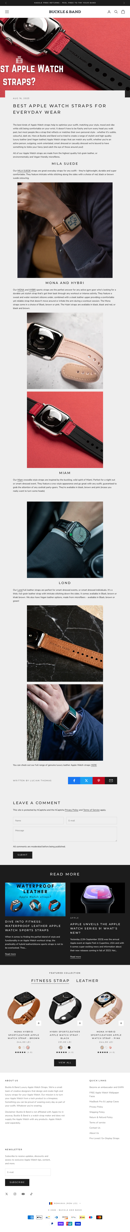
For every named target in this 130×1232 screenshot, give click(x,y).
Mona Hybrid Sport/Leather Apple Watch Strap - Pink (106, 1034)
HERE (94, 765)
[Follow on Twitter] (6, 1194)
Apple (74, 918)
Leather (87, 980)
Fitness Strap (50, 980)
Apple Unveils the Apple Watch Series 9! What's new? (95, 928)
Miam (20, 479)
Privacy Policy (71, 809)
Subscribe (17, 1182)
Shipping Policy (97, 1112)
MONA (20, 289)
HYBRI (32, 289)
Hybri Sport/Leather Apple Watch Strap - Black (65, 1034)
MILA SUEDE (24, 170)
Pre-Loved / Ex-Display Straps (104, 1138)
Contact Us (94, 1127)
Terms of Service (91, 809)
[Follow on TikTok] (31, 1194)
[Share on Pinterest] (99, 780)
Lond (20, 589)
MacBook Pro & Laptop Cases (104, 1101)
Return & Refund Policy (101, 1117)
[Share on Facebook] (74, 780)
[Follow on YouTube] (23, 1194)
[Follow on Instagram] (14, 1194)
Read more (10, 954)
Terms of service (97, 1122)
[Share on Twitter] (86, 780)
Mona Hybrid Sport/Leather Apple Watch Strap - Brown (24, 1034)
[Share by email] (111, 780)
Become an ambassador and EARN (106, 1087)
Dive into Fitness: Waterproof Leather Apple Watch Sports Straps (33, 926)
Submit (23, 854)
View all (65, 1062)
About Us (94, 1133)
